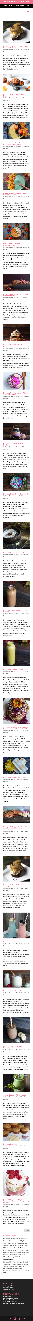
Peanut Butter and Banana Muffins (14, 95)
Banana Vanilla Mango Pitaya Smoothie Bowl (15, 393)
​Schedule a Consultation (10, 1301)
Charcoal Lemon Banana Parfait (13, 444)
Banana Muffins (10, 1144)
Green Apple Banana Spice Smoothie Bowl (14, 194)
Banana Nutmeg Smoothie (14, 669)
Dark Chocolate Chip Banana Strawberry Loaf (15, 294)
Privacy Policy (7, 1296)
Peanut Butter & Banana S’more (13, 885)
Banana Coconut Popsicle (14, 777)
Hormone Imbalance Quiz (10, 1298)
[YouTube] (24, 1319)
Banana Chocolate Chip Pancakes (13, 345)
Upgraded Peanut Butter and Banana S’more (15, 46)
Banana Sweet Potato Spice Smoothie (15, 611)
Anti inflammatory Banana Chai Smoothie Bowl (14, 143)
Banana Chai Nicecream (13, 552)
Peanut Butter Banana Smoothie (12, 1047)
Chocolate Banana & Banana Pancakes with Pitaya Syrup (15, 727)
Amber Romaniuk (10, 49)
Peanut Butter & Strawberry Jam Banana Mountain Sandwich (15, 828)
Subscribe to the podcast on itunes (13, 1303)
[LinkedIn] (19, 1319)
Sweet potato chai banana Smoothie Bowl (14, 244)
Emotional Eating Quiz (9, 1300)
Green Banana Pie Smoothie (15, 1095)
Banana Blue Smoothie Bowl (15, 494)
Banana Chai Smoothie (13, 991)
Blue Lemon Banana (12, 942)
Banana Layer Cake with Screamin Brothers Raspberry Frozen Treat (16, 1201)
